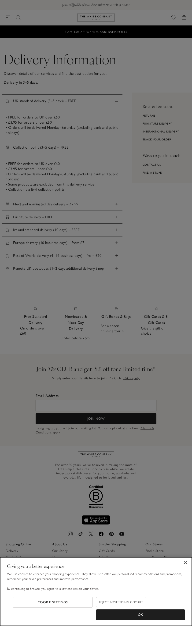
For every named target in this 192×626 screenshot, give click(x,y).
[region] (96, 591)
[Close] (185, 563)
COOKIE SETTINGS (53, 602)
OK (140, 615)
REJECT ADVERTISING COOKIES (121, 602)
